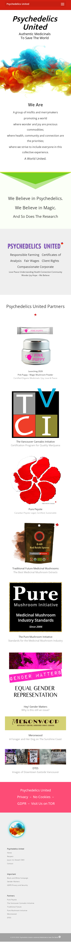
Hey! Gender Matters (35, 708)
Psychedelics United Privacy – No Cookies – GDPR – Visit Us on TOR (36, 797)
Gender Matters (13, 881)
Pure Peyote (35, 509)
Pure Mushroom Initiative (17, 910)
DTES (9, 917)
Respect (10, 856)
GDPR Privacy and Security (17, 885)
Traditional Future (14, 907)
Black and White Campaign (17, 878)
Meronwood (12, 914)
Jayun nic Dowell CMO (15, 860)
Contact (10, 863)
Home (9, 853)
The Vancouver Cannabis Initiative (20, 903)
